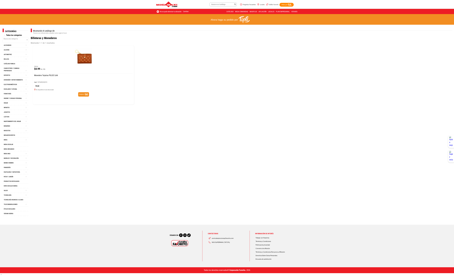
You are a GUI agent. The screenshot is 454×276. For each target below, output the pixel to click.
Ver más (294, 12)
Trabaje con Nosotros (262, 238)
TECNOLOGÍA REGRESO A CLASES (13, 200)
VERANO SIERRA (8, 213)
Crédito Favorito (274, 4)
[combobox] (15, 40)
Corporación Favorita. (237, 270)
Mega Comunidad (241, 12)
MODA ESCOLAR (8, 144)
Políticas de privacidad (263, 245)
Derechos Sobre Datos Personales (266, 255)
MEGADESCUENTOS (9, 135)
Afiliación (262, 12)
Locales (262, 4)
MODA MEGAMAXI (9, 149)
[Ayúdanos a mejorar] (451, 141)
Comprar (81, 94)
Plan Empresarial (283, 12)
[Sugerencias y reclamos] (451, 156)
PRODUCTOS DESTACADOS (11, 181)
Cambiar (186, 11)
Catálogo (230, 12)
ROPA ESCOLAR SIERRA (10, 186)
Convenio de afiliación (263, 248)
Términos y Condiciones (263, 241)
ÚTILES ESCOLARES (9, 209)
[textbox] (15, 38)
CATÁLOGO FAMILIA (9, 64)
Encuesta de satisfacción (263, 259)
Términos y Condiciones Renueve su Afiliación (270, 252)
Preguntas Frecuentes (249, 4)
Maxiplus (253, 12)
